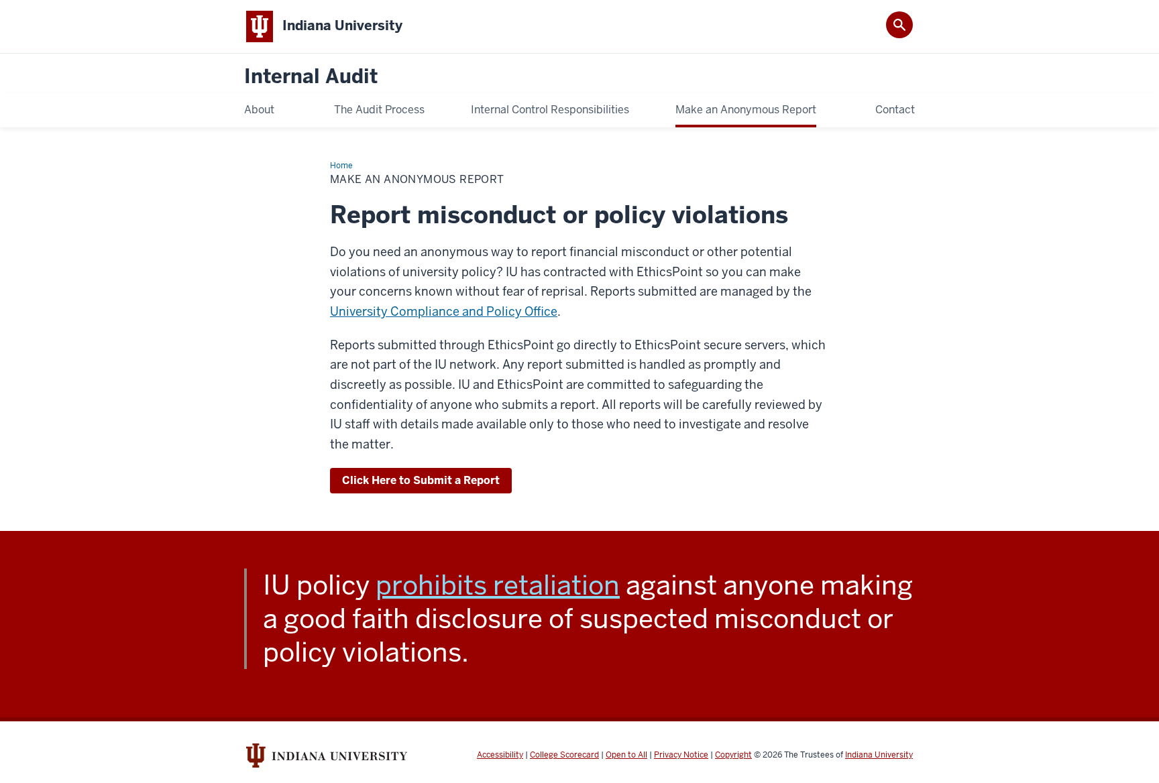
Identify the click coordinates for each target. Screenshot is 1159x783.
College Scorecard (564, 754)
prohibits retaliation (498, 585)
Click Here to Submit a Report (421, 480)
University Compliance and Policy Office (443, 311)
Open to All (626, 754)
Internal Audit (311, 77)
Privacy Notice (681, 754)
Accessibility (500, 754)
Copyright (733, 754)
